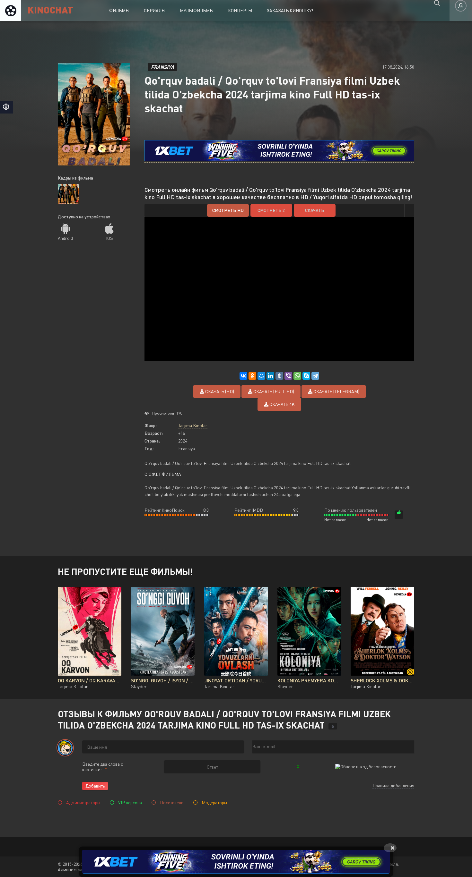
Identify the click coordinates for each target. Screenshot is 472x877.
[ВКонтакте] (243, 376)
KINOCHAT (50, 9)
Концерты (240, 10)
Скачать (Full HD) (273, 391)
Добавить (95, 785)
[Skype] (306, 376)
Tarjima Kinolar (192, 425)
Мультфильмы (197, 10)
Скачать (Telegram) (335, 391)
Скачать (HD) (219, 391)
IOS (109, 238)
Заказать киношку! (290, 10)
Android (65, 238)
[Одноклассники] (252, 376)
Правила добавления (393, 785)
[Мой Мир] (261, 376)
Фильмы (119, 10)
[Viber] (288, 376)
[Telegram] (315, 376)
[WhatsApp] (297, 376)
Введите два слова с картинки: (102, 766)
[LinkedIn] (270, 376)
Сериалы (154, 10)
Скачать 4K (281, 404)
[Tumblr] (279, 376)
